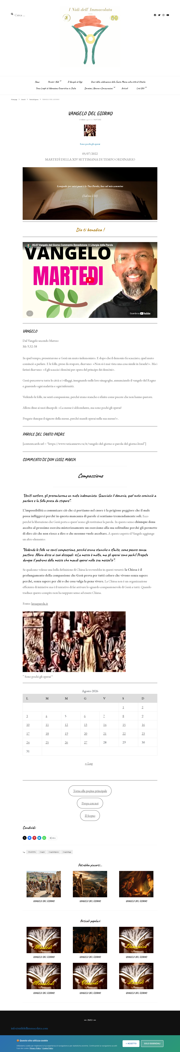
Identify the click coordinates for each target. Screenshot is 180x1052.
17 (28, 733)
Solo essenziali (152, 1043)
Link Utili (140, 88)
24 (28, 742)
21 (104, 733)
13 (85, 724)
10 (28, 724)
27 (85, 742)
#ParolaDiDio (32, 852)
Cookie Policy (47, 1048)
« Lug (89, 763)
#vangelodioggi (67, 852)
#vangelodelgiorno (54, 852)
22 (124, 733)
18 (47, 733)
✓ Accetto (131, 1043)
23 (143, 733)
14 (104, 724)
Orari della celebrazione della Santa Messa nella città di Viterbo (118, 81)
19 (66, 733)
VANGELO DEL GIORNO (43, 901)
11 (47, 724)
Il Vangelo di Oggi (75, 81)
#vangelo (42, 852)
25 (47, 742)
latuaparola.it (39, 603)
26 (66, 742)
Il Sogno (90, 815)
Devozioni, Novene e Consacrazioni (98, 88)
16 (143, 724)
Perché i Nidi (53, 81)
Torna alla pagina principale (90, 791)
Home (37, 81)
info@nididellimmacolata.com (29, 1028)
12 (66, 724)
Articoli (124, 88)
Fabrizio (83, 120)
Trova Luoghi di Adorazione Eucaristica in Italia (56, 88)
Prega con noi (90, 803)
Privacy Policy (35, 1048)
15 (124, 724)
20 (85, 733)
